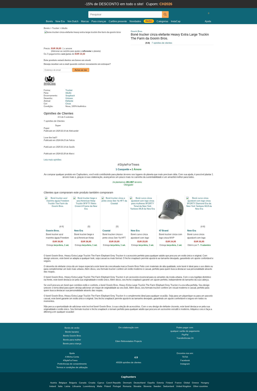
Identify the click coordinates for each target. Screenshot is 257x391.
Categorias (162, 21)
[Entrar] (196, 14)
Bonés (49, 21)
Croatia (91, 382)
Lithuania (76, 386)
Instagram (185, 364)
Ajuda (208, 21)
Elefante (69, 101)
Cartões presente (118, 21)
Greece (195, 382)
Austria (53, 382)
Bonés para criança (72, 343)
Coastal (106, 230)
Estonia (160, 382)
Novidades (135, 21)
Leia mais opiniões (52, 159)
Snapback (70, 95)
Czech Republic (113, 382)
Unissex (69, 98)
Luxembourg (89, 386)
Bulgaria (73, 382)
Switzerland (168, 386)
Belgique (63, 382)
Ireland (52, 386)
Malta (99, 386)
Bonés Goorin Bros (72, 335)
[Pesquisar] (165, 14)
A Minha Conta (72, 357)
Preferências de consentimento (72, 364)
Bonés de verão (72, 328)
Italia (60, 386)
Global (187, 382)
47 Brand (163, 230)
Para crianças (98, 21)
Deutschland (139, 382)
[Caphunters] (72, 14)
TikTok (185, 357)
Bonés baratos (72, 332)
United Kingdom (183, 386)
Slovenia (147, 386)
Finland (169, 382)
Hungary (205, 382)
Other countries (200, 386)
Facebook (185, 360)
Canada (82, 382)
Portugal (117, 386)
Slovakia (137, 386)
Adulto (64, 28)
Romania (127, 386)
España (151, 382)
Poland (107, 386)
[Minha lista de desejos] (202, 14)
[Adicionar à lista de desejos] (65, 220)
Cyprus (100, 382)
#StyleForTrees (71, 360)
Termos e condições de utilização (72, 367)
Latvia (67, 386)
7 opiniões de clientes (162, 43)
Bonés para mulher (72, 339)
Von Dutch (72, 21)
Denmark (127, 382)
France (178, 382)
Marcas (85, 21)
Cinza (68, 103)
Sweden (157, 386)
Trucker (55, 28)
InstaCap (175, 21)
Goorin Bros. (137, 31)
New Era (60, 21)
